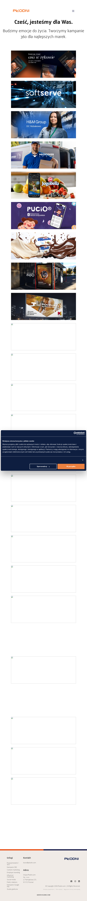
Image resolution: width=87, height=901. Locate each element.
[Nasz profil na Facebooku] (71, 881)
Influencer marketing (10, 876)
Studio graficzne (12, 889)
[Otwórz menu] (73, 11)
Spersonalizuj (42, 466)
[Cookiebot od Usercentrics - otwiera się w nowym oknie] (75, 433)
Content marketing (13, 870)
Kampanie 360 (12, 867)
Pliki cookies (59, 889)
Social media (11, 880)
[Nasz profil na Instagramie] (75, 881)
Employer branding (13, 872)
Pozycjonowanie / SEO (13, 864)
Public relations (12, 882)
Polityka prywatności (48, 889)
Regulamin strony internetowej (72, 889)
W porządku (71, 466)
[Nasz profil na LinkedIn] (79, 881)
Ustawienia (76, 460)
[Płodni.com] (21, 13)
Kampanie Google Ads (13, 885)
